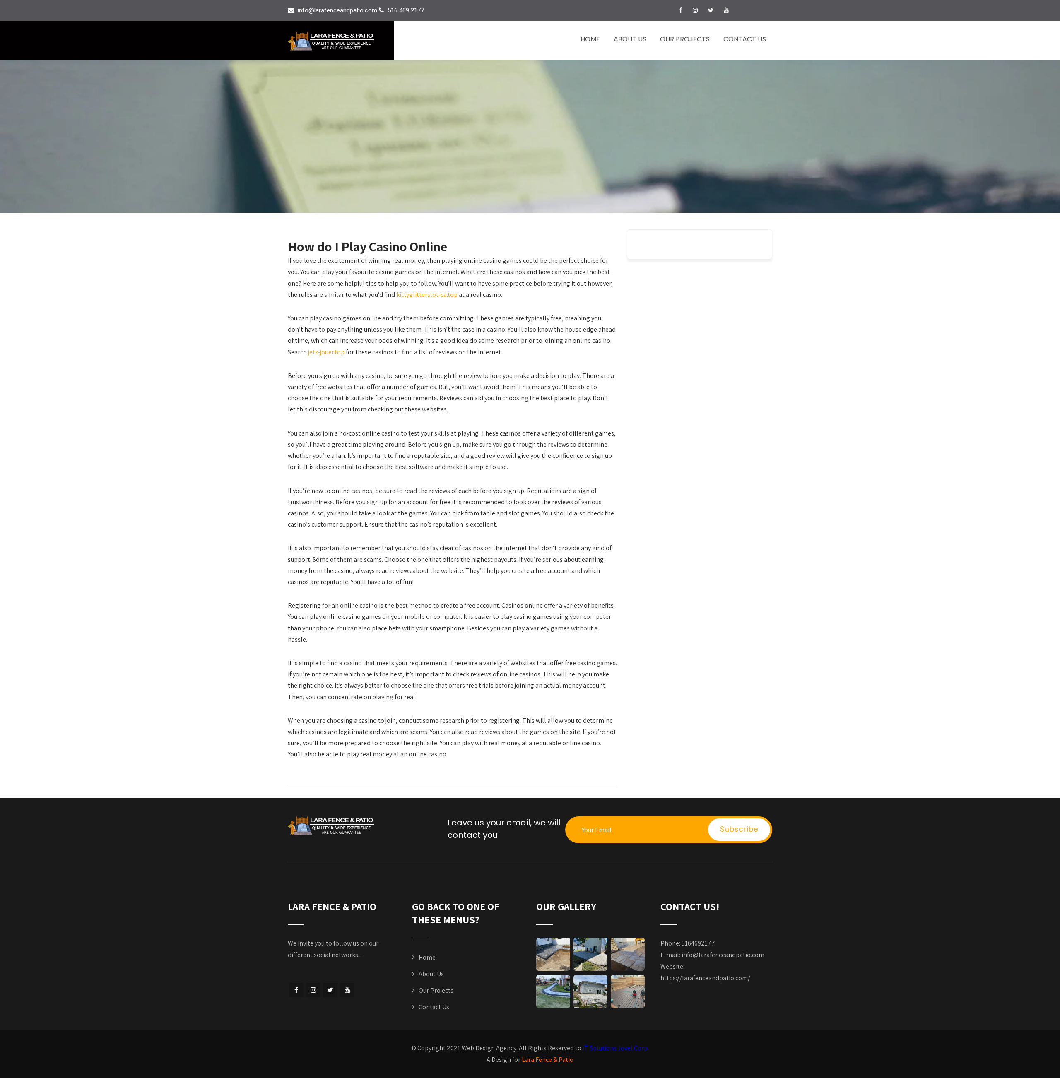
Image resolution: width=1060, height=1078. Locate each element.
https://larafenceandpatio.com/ (705, 978)
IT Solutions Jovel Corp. (616, 1048)
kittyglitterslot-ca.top (427, 294)
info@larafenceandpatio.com (723, 954)
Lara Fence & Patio (547, 1059)
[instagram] (695, 10)
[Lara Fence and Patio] (341, 41)
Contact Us (744, 39)
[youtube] (726, 10)
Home (590, 39)
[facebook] (680, 10)
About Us (630, 39)
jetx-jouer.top (326, 352)
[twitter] (710, 10)
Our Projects (685, 39)
